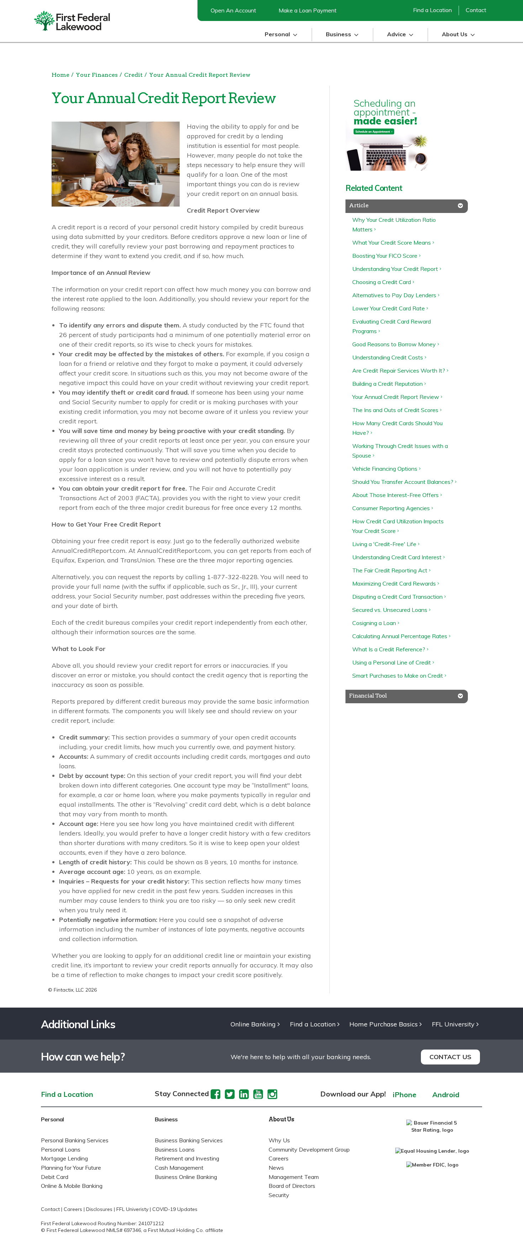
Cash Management (179, 1167)
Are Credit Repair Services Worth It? (398, 370)
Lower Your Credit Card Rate (388, 308)
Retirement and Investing (187, 1158)
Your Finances (97, 74)
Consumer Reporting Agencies (391, 508)
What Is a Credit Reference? (388, 649)
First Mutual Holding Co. (176, 1230)
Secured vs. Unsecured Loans (389, 609)
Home (60, 74)
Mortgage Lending (64, 1158)
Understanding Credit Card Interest (397, 557)
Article (358, 205)
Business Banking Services (189, 1140)
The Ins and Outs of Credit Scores (395, 409)
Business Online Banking (186, 1176)
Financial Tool (368, 695)
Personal (52, 1119)
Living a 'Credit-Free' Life (384, 544)
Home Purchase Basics (383, 1024)
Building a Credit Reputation (387, 383)
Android (445, 1095)
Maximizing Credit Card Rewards (394, 583)
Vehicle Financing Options (384, 468)
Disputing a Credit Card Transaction (397, 596)
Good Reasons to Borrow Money (394, 344)
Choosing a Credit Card (381, 281)
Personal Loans (60, 1149)
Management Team (294, 1176)
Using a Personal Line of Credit (391, 662)
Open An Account (233, 10)
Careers (279, 1158)
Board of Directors (292, 1185)
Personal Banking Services (75, 1140)
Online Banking (253, 1024)
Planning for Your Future (71, 1167)
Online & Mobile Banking (71, 1185)
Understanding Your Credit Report (395, 268)
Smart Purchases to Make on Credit (397, 675)
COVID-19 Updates (174, 1209)
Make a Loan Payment (308, 10)
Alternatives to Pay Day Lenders (394, 295)
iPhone (404, 1095)
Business (166, 1119)
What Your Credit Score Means (391, 242)
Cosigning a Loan (374, 622)
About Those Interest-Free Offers (395, 494)
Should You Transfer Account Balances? (402, 481)
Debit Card (54, 1176)
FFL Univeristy (132, 1209)
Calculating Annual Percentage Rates (399, 636)
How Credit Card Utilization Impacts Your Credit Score (398, 526)
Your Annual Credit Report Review (199, 74)
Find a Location (432, 10)
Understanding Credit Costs (387, 357)
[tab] (406, 206)
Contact (476, 10)
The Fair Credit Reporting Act (389, 570)
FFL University (453, 1024)
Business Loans (175, 1149)
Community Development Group (309, 1149)
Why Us (279, 1140)
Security (279, 1195)
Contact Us (450, 1057)
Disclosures (99, 1209)
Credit (133, 74)
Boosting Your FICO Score (384, 255)
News (276, 1167)
